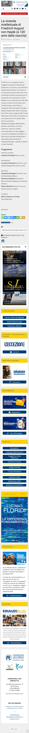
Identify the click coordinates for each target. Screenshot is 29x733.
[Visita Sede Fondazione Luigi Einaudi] (14, 5)
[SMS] (20, 217)
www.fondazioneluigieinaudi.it (14, 693)
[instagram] (20, 8)
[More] (23, 217)
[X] (12, 8)
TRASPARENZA (14, 715)
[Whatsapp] (2, 217)
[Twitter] (8, 217)
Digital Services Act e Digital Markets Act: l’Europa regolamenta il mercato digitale (14, 274)
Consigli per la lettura (9, 494)
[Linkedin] (14, 217)
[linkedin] (14, 8)
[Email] (17, 217)
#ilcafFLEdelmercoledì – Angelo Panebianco (14, 302)
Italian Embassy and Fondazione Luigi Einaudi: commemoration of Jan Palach (14, 260)
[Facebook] (11, 217)
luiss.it (5, 209)
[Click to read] (14, 298)
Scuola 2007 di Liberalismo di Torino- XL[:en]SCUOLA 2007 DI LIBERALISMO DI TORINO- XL (14, 287)
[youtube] (23, 8)
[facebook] (17, 8)
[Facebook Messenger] (5, 217)
